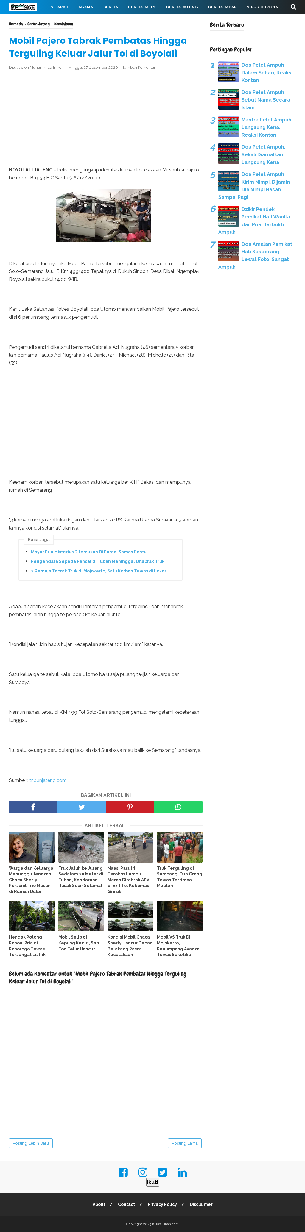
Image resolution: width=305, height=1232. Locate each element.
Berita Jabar (222, 7)
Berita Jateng (182, 7)
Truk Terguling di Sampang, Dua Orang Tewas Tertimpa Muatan (179, 877)
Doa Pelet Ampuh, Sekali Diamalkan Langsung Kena (263, 154)
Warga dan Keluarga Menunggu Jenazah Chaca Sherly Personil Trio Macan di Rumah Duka (31, 880)
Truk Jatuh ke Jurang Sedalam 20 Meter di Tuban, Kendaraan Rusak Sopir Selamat (80, 877)
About (99, 1204)
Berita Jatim (142, 7)
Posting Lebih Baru (31, 1143)
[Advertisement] (106, 118)
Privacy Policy (162, 1204)
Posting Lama (185, 1143)
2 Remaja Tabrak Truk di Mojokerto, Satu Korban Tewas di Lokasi (99, 571)
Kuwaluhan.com (165, 1224)
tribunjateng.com (48, 780)
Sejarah (60, 7)
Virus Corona (262, 7)
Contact (126, 1204)
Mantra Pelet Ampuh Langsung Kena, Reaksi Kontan (266, 127)
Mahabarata (27, 21)
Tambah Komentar (138, 67)
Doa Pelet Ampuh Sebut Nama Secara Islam (266, 100)
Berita (110, 7)
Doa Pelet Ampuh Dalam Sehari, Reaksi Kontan (267, 72)
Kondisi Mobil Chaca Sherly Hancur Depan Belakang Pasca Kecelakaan (130, 946)
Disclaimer (201, 1204)
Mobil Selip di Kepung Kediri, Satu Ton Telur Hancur (79, 943)
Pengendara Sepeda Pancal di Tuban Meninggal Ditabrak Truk (97, 561)
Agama (86, 7)
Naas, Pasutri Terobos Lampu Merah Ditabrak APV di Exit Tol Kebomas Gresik (128, 880)
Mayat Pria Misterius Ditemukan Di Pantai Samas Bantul (89, 551)
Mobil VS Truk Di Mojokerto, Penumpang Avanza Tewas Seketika (178, 946)
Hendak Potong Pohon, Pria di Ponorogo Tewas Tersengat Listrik (27, 946)
